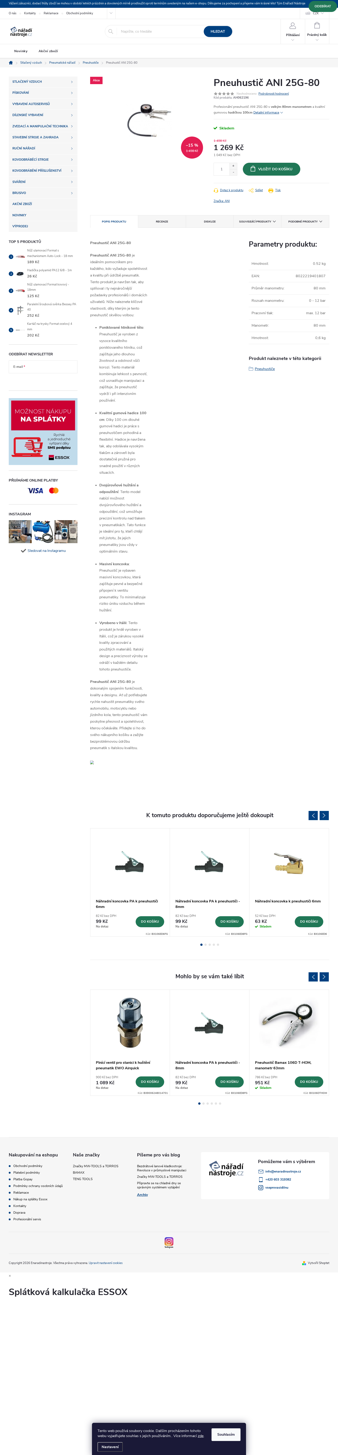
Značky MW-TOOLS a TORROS (95, 1166)
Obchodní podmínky (79, 13)
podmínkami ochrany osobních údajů (39, 380)
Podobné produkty (303, 221)
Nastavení (110, 1446)
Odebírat (323, 6)
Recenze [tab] (162, 221)
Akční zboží (48, 51)
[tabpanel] (130, 882)
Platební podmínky (26, 1173)
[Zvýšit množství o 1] (233, 166)
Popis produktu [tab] (114, 221)
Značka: (222, 201)
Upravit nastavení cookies (106, 1263)
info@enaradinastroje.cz (283, 1171)
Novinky (21, 51)
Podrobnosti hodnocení (273, 94)
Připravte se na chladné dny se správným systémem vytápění (159, 1185)
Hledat (218, 31)
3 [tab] (210, 945)
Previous (313, 815)
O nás (12, 13)
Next (324, 815)
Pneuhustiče (265, 368)
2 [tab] (205, 945)
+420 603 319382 (278, 1179)
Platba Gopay (22, 1179)
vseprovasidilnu (276, 1187)
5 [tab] (218, 945)
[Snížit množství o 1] (233, 172)
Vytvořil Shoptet (318, 1263)
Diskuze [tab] (210, 221)
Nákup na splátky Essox (30, 1199)
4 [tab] (214, 945)
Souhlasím (226, 1434)
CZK (316, 13)
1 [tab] (201, 945)
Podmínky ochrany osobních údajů (38, 1186)
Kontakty (30, 13)
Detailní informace (266, 112)
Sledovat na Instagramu (47, 550)
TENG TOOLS (83, 1179)
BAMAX (78, 1172)
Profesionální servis (27, 1219)
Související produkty (255, 221)
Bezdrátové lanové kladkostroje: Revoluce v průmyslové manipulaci (161, 1168)
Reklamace (51, 13)
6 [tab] (220, 1103)
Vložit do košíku (275, 169)
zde (200, 1435)
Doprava (19, 1213)
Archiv (142, 1195)
